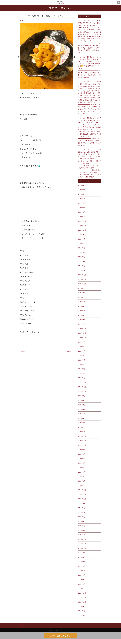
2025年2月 (81, 266)
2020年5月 (81, 521)
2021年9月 (81, 449)
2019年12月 (82, 539)
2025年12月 (82, 221)
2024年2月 (81, 319)
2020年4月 (81, 526)
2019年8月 (81, 557)
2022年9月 (81, 396)
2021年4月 (81, 472)
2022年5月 (81, 414)
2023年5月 (81, 360)
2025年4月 (81, 257)
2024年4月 (81, 310)
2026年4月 (81, 203)
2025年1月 (81, 270)
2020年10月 (82, 499)
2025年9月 (81, 234)
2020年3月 (81, 530)
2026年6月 (81, 194)
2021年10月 (82, 445)
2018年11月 (82, 597)
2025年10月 (82, 230)
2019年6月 (81, 566)
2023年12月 (82, 328)
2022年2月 (81, 427)
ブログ (20, 626)
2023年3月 (81, 369)
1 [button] (44, 88)
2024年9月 (81, 288)
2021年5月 (81, 467)
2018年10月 (82, 602)
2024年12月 (82, 275)
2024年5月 (81, 306)
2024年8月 (81, 293)
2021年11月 (82, 440)
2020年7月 (81, 512)
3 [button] (48, 88)
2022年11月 (82, 387)
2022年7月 (81, 405)
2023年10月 (82, 337)
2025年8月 (81, 239)
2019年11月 (82, 543)
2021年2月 (81, 481)
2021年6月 (81, 463)
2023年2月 (81, 373)
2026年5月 (81, 198)
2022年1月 (81, 431)
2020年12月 (82, 490)
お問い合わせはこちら (60, 635)
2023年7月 (81, 351)
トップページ (22, 624)
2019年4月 (81, 575)
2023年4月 (81, 364)
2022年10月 (82, 391)
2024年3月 (81, 315)
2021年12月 (82, 436)
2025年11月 (82, 225)
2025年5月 (81, 252)
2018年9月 (81, 606)
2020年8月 (81, 508)
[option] (46, 57)
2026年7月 (81, 189)
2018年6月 (81, 615)
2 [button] (46, 88)
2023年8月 (81, 346)
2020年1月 (81, 535)
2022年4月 (81, 418)
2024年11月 (82, 279)
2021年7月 (81, 458)
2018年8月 (81, 611)
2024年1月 (81, 324)
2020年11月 (82, 494)
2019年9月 (81, 553)
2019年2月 (81, 584)
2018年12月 (82, 593)
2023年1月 (81, 378)
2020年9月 (81, 503)
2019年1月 (81, 588)
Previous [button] (18, 57)
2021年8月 (81, 454)
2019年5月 (81, 570)
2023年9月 (81, 342)
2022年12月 (82, 382)
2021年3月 (81, 476)
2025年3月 (81, 261)
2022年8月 (81, 400)
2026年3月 (81, 207)
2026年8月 (81, 185)
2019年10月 (82, 548)
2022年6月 (81, 409)
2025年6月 (81, 248)
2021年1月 (81, 485)
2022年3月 (81, 422)
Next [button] (74, 57)
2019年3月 (81, 579)
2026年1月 (81, 216)
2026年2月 (81, 212)
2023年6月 (81, 355)
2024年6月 (81, 301)
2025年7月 (81, 243)
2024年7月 (81, 297)
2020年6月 (81, 517)
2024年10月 (82, 284)
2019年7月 (81, 561)
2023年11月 (82, 333)
